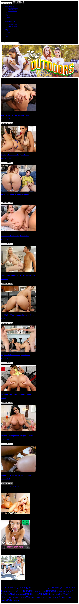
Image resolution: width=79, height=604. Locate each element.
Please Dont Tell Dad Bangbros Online (15, 194)
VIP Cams (7, 17)
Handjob (66, 594)
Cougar (62, 591)
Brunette (50, 590)
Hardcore (6, 596)
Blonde (20, 591)
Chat (6, 12)
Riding (55, 597)
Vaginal (4, 599)
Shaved (62, 597)
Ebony (53, 594)
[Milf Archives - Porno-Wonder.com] (18, 3)
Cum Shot (19, 594)
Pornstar (48, 597)
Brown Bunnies (42, 591)
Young (16, 600)
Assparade (18, 588)
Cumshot (27, 593)
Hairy (61, 594)
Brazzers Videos (12, 11)
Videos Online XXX (10, 6)
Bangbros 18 (36, 588)
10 (12, 486)
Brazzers (35, 591)
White (10, 600)
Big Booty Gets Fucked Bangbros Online (16, 394)
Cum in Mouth (9, 594)
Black (15, 591)
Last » (17, 486)
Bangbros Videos (12, 9)
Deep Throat (35, 594)
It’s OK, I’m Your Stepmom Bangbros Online (18, 315)
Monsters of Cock (5, 118)
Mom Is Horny (4, 198)
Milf (24, 597)
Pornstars (7, 14)
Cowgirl (68, 591)
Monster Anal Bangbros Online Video (15, 115)
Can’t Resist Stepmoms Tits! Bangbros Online (18, 275)
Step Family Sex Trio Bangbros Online (15, 355)
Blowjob (28, 590)
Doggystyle (44, 593)
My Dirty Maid (5, 439)
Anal (13, 588)
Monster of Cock (41, 597)
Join (6, 18)
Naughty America (13, 8)
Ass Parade (3, 398)
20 (13, 486)
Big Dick (69, 588)
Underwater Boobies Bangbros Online (15, 236)
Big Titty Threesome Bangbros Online (15, 155)
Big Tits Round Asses (6, 158)
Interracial (15, 597)
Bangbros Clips (5, 239)
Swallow (68, 597)
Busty (57, 591)
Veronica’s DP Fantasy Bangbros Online (16, 475)
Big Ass (54, 588)
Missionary (31, 597)
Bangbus (48, 588)
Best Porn (7, 15)
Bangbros (27, 587)
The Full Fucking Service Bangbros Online (17, 436)
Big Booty (62, 588)
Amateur (7, 587)
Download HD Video (7, 123)
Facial (57, 594)
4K (1, 588)
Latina (20, 597)
